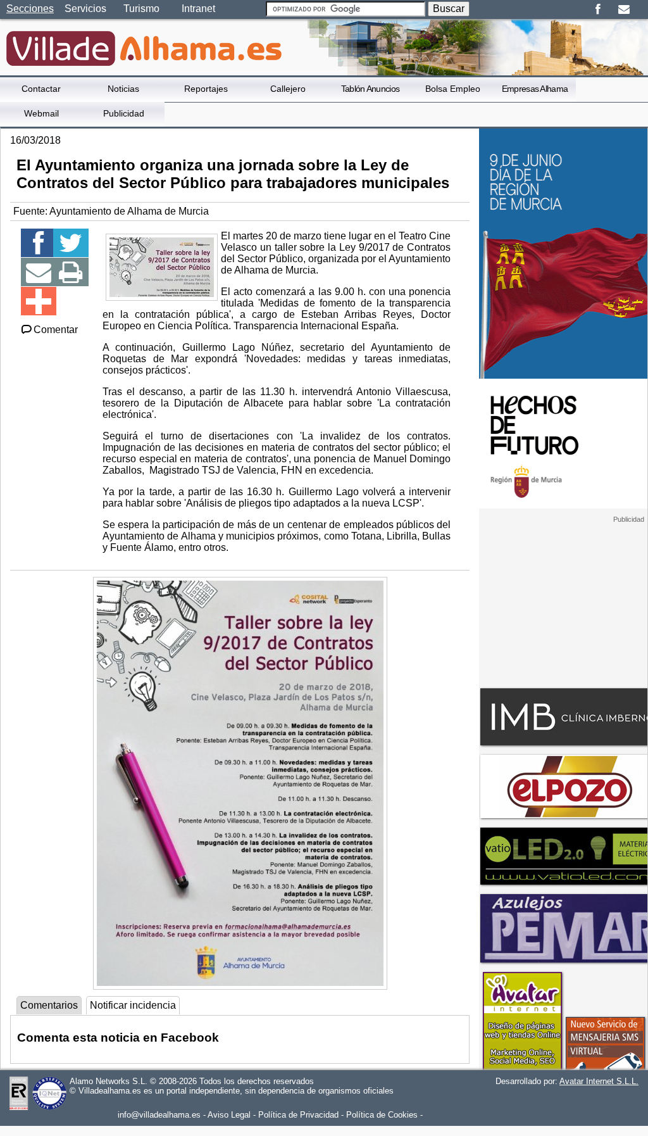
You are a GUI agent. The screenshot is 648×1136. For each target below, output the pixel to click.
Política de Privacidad (298, 1115)
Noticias (123, 89)
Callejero (288, 89)
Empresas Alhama (535, 89)
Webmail (41, 113)
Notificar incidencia (133, 1005)
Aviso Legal (229, 1115)
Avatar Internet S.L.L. (599, 1081)
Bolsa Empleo (452, 89)
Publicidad (123, 113)
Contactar (41, 89)
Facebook (598, 9)
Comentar (56, 329)
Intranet (198, 8)
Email (624, 9)
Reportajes (206, 89)
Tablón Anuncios (370, 89)
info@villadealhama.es (159, 1115)
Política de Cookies (382, 1115)
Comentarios (49, 1005)
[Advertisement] (563, 603)
